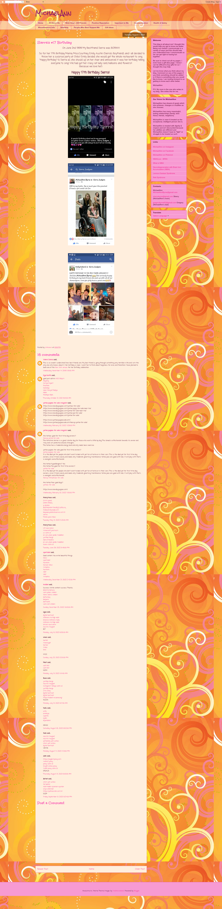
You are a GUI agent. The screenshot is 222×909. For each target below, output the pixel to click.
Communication (141, 23)
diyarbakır (47, 720)
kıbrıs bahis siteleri (50, 595)
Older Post (140, 869)
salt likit (46, 665)
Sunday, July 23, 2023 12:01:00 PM (55, 657)
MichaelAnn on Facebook (163, 151)
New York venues (61, 367)
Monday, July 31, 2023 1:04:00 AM (55, 673)
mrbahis (46, 567)
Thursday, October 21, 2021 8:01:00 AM (57, 398)
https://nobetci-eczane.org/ (52, 697)
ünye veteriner (48, 789)
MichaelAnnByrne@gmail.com (165, 192)
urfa (45, 711)
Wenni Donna (48, 359)
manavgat (47, 643)
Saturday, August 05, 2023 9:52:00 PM (57, 728)
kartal (45, 640)
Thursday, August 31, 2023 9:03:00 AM (57, 774)
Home (40, 23)
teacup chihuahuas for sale (53, 478)
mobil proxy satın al (50, 768)
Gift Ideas (109, 27)
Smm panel (47, 500)
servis (45, 514)
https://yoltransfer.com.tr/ (53, 791)
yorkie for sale (48, 468)
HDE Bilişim (60, 378)
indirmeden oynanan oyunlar (53, 786)
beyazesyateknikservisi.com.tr (54, 512)
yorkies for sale (49, 485)
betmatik (46, 602)
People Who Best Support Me (87, 27)
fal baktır (46, 784)
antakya (46, 713)
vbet (44, 572)
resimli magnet (49, 627)
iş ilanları (46, 505)
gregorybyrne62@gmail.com (164, 203)
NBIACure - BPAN (160, 159)
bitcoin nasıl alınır (49, 624)
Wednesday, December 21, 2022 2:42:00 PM (59, 580)
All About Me (54, 23)
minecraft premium (50, 530)
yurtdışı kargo (48, 537)
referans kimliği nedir (51, 617)
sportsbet (46, 552)
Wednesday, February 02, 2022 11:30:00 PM (59, 492)
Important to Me (122, 23)
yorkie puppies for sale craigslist (55, 403)
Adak (45, 392)
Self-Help (64, 27)
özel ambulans (48, 540)
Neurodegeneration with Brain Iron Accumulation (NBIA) (167, 168)
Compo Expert (48, 383)
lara (44, 650)
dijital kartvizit (48, 615)
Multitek (46, 385)
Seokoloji (46, 388)
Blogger (136, 891)
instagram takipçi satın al (52, 686)
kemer (45, 645)
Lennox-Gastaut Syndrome (164, 173)
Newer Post (42, 869)
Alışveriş (46, 381)
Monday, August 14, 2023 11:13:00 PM (56, 751)
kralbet (45, 584)
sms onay (47, 691)
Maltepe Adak (48, 395)
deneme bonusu (49, 590)
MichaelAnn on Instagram (163, 147)
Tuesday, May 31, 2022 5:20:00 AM (56, 520)
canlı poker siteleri (50, 592)
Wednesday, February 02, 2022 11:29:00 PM (59, 425)
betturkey (46, 597)
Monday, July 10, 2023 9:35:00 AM (55, 632)
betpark (46, 599)
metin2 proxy (48, 761)
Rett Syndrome (159, 177)
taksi (45, 558)
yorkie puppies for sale (51, 452)
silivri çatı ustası (49, 743)
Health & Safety (160, 23)
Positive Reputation (100, 23)
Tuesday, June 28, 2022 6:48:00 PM (56, 547)
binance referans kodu (51, 620)
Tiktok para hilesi (49, 517)
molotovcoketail (118, 891)
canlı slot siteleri (49, 604)
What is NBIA (158, 163)
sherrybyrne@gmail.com (163, 196)
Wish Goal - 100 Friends (75, 23)
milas (45, 647)
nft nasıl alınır (48, 528)
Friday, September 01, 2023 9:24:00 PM (57, 797)
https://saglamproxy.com (52, 759)
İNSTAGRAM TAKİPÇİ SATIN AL (54, 507)
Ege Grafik (47, 375)
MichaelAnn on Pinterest (163, 155)
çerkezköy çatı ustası (51, 741)
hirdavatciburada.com (51, 510)
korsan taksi (48, 565)
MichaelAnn (53, 13)
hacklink (46, 562)
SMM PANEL (48, 503)
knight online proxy (50, 766)
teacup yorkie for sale (51, 438)
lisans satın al (48, 544)
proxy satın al (48, 764)
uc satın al (47, 533)
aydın (45, 718)
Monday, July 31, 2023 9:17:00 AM (55, 703)
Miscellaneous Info (46, 27)
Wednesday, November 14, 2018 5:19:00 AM (59, 370)
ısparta (45, 716)
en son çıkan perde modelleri (53, 535)
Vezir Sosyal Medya (50, 390)
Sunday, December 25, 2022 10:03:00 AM (58, 607)
